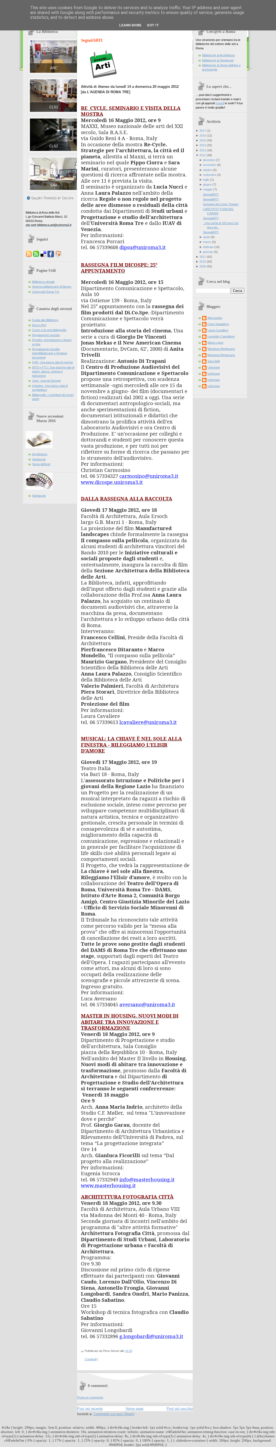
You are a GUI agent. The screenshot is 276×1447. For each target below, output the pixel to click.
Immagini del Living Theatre (221, 204)
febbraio (208, 247)
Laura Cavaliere (218, 330)
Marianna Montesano (221, 348)
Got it (153, 25)
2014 (202, 145)
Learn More (130, 25)
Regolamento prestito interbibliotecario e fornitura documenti (49, 353)
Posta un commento (90, 1397)
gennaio (208, 251)
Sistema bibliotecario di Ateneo (51, 286)
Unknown (214, 367)
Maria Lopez (216, 342)
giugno (207, 184)
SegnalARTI (91, 40)
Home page (134, 1409)
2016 (202, 135)
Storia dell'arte (41, 464)
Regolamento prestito (46, 335)
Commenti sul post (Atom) (114, 1414)
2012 (202, 155)
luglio (206, 179)
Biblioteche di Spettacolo (218, 60)
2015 (202, 140)
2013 (202, 150)
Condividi (90, 1359)
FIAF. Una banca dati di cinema (52, 362)
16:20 (128, 1350)
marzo (207, 242)
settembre (209, 174)
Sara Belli (214, 361)
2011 (202, 256)
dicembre (209, 160)
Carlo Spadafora (218, 324)
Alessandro (215, 317)
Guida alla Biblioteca (45, 320)
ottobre (207, 170)
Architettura (39, 454)
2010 (202, 261)
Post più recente (90, 1409)
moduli (220, 103)
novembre (209, 164)
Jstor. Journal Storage (46, 380)
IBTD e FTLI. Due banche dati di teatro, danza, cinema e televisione (53, 371)
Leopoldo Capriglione (221, 336)
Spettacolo (39, 459)
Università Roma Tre (45, 291)
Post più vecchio (180, 1409)
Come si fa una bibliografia (49, 330)
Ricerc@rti (39, 325)
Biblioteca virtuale (43, 281)
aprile (206, 237)
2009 (202, 266)
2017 (202, 130)
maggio (207, 189)
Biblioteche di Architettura (218, 55)
